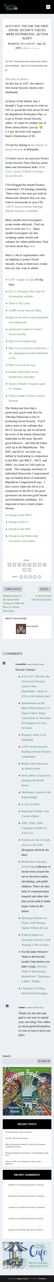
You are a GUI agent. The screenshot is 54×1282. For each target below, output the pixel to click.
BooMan (12, 1185)
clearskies (12, 1207)
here (28, 228)
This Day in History (17, 79)
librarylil (12, 1196)
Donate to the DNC (20, 529)
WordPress (42, 1279)
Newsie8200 (27, 43)
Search (7, 1056)
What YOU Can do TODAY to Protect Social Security (25, 171)
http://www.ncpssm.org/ (23, 341)
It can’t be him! (30, 804)
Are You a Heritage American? (16, 1138)
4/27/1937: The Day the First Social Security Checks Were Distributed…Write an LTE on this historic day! (36, 686)
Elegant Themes (22, 1279)
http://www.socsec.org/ (22, 365)
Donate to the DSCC (21, 515)
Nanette (21, 1007)
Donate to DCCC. (19, 522)
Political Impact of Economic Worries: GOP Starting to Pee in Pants (35, 939)
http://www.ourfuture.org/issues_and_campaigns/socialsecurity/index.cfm (29, 352)
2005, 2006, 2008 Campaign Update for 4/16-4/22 (34, 828)
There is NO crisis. (20, 303)
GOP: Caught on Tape (21, 279)
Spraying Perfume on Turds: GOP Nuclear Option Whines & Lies (34, 922)
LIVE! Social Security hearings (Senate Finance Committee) (36, 751)
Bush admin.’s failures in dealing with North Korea (36, 780)
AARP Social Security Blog (25, 310)
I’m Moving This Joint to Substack (18, 1132)
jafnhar (11, 1218)
